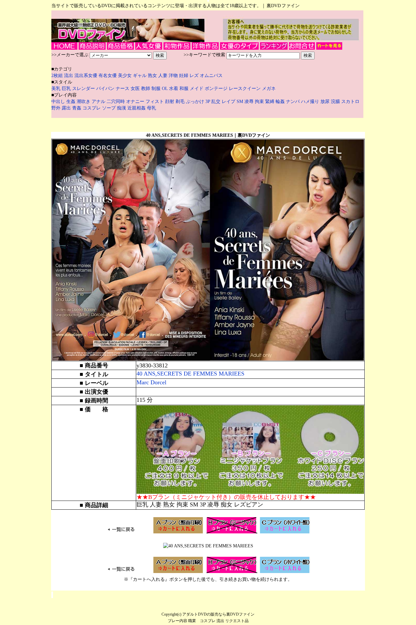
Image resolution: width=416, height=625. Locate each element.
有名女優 (107, 75)
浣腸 (336, 101)
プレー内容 (177, 621)
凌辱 (249, 101)
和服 (183, 88)
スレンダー (83, 88)
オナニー (136, 101)
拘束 (260, 101)
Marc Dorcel (151, 382)
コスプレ (92, 108)
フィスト (155, 101)
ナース (122, 88)
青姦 (77, 108)
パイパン (105, 88)
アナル (99, 101)
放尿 (325, 101)
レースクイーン (245, 88)
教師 (145, 88)
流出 (69, 75)
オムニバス (211, 75)
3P (208, 101)
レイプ (229, 101)
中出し (58, 101)
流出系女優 (85, 75)
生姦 (71, 101)
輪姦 (281, 101)
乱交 (216, 101)
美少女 (125, 75)
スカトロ (350, 101)
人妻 (163, 75)
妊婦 (184, 75)
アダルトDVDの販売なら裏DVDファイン (218, 614)
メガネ (269, 88)
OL (165, 88)
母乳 (151, 108)
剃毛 (181, 101)
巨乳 (66, 88)
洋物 (174, 75)
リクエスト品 (237, 621)
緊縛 (270, 101)
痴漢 (122, 108)
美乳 (55, 88)
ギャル (140, 75)
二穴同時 (116, 101)
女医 (135, 88)
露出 (67, 108)
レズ (194, 75)
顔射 (170, 101)
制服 (156, 88)
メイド (196, 88)
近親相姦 (137, 108)
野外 (56, 108)
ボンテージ (216, 88)
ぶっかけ (195, 101)
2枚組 (57, 75)
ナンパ (293, 101)
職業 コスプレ (201, 621)
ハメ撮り (310, 101)
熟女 (153, 75)
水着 (173, 88)
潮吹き (84, 101)
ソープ (109, 108)
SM (240, 101)
